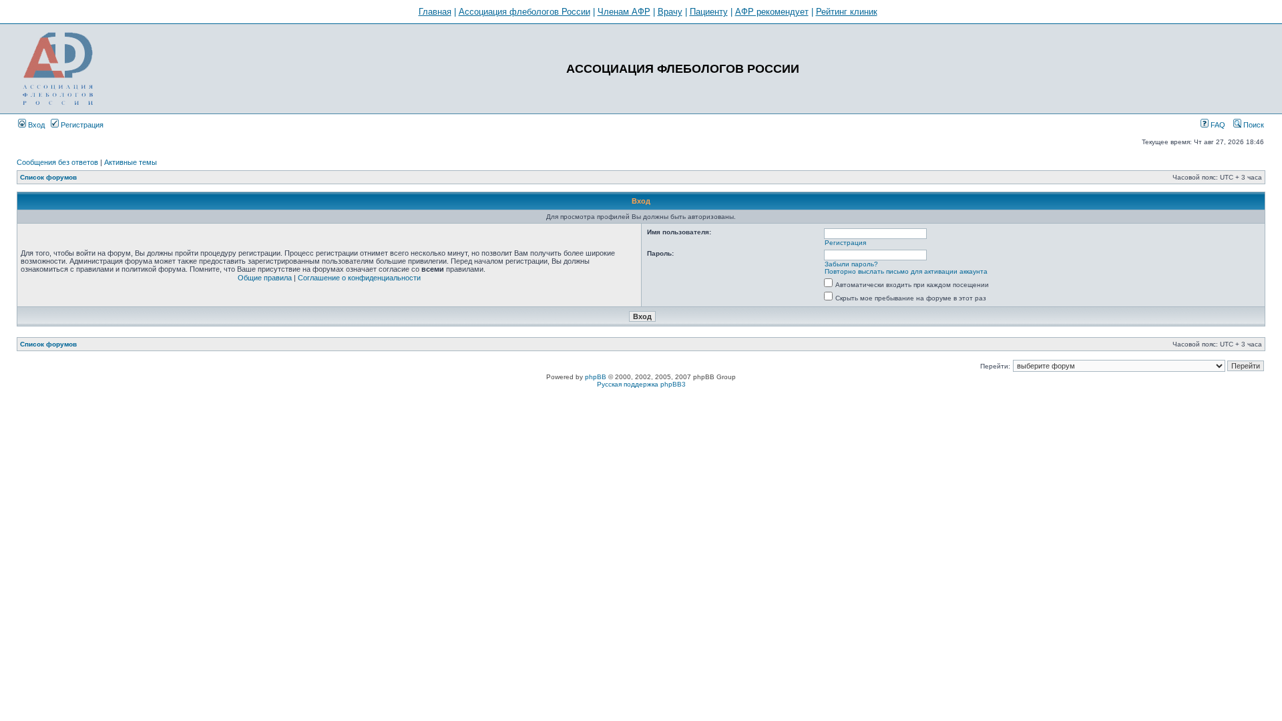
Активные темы (130, 162)
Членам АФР (624, 12)
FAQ (1217, 125)
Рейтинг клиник (846, 12)
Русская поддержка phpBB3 (641, 384)
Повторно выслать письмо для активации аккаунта (906, 271)
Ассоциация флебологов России (524, 12)
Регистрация (81, 125)
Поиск (1252, 125)
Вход (35, 125)
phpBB (595, 377)
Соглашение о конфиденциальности (359, 278)
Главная (435, 12)
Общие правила (265, 278)
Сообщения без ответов (57, 162)
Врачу (670, 12)
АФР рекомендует (772, 12)
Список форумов (48, 177)
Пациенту (709, 12)
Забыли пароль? (851, 264)
